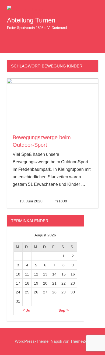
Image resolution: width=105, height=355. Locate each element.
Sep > (63, 310)
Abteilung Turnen (31, 20)
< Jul (27, 310)
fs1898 (61, 201)
